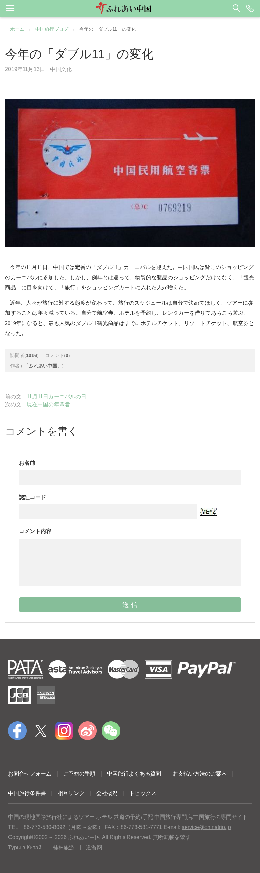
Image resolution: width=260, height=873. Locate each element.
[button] (130, 8)
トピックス (142, 793)
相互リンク (71, 793)
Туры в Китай (24, 847)
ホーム (17, 29)
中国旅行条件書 (27, 793)
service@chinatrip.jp (206, 827)
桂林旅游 (63, 847)
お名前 (27, 463)
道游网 (94, 847)
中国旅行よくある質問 (134, 774)
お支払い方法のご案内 (200, 774)
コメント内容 (35, 531)
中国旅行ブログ (51, 29)
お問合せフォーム (29, 774)
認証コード (32, 497)
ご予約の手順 (79, 774)
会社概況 (107, 793)
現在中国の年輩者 (48, 404)
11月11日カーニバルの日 (56, 396)
